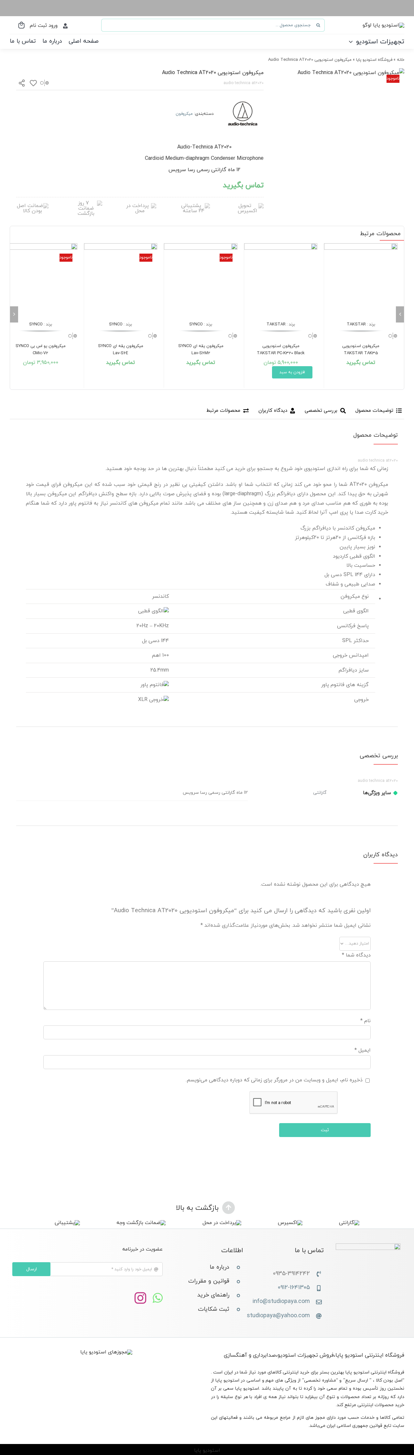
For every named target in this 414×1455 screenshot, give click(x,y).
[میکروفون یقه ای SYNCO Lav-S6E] (121, 280)
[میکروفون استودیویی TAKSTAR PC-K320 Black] (281, 280)
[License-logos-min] (106, 1352)
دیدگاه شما (356, 955)
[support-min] (194, 205)
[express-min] (247, 205)
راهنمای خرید (213, 1295)
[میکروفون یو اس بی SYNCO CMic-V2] (40, 280)
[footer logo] (368, 1246)
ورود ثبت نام (44, 25)
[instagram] (140, 1298)
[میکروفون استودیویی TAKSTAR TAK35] (361, 280)
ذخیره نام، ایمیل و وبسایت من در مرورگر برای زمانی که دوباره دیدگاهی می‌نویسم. (274, 1080)
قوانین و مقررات (208, 1281)
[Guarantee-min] (32, 205)
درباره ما (219, 1267)
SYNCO (196, 324)
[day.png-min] (86, 203)
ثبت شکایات (213, 1309)
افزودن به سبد (292, 372)
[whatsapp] (158, 1298)
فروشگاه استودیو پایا (374, 60)
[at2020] (351, 73)
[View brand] (242, 98)
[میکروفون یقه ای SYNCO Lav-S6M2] (200, 280)
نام (365, 1020)
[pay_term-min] (140, 205)
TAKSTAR (356, 324)
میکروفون (184, 114)
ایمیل (362, 1050)
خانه (400, 60)
